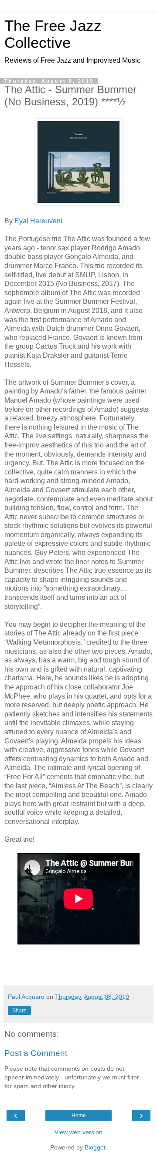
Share (19, 1011)
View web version (78, 1132)
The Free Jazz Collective (53, 34)
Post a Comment (35, 1053)
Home (79, 1115)
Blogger (95, 1147)
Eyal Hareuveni (39, 221)
